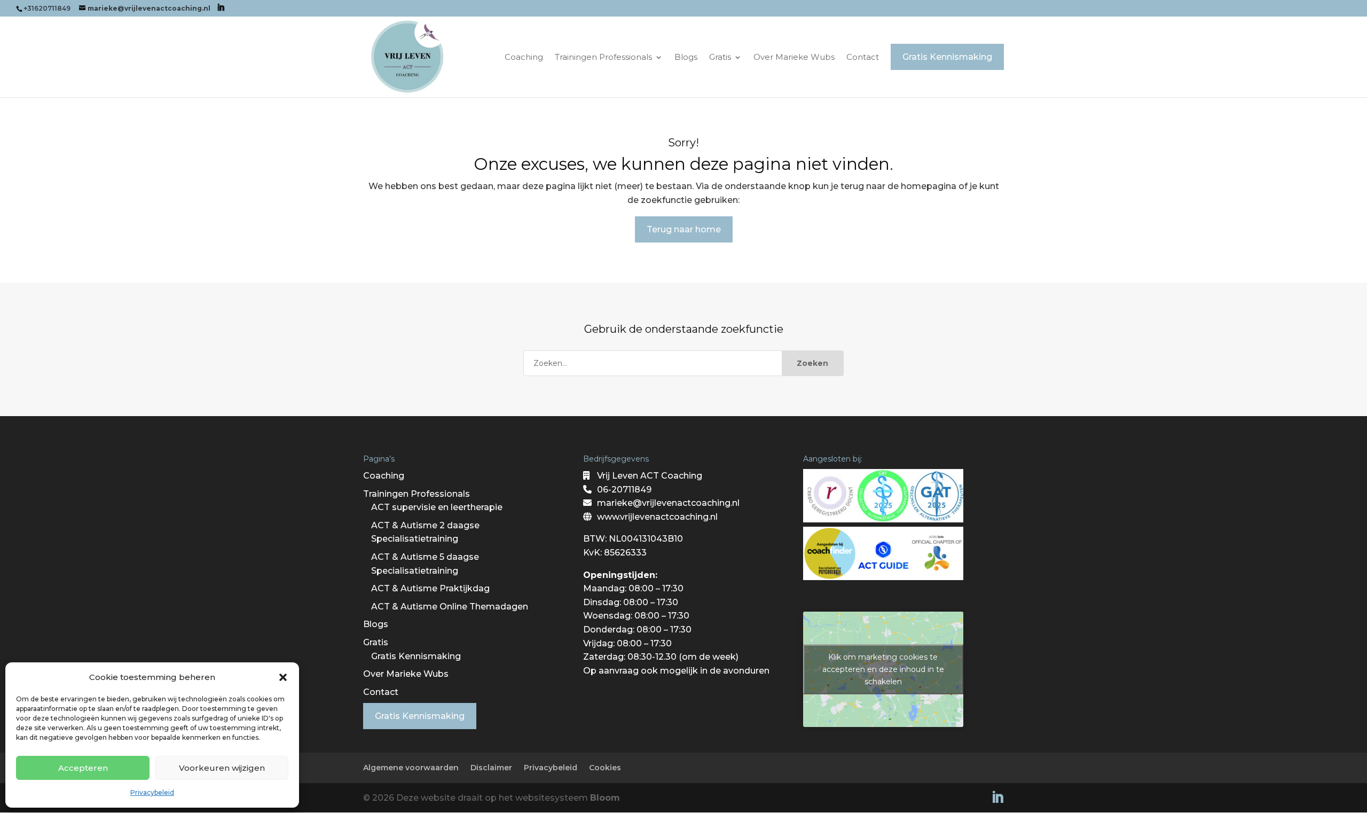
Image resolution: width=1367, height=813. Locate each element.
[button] (283, 677)
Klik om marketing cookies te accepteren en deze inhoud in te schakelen (883, 669)
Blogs (685, 57)
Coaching (524, 57)
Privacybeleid (152, 792)
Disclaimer (491, 767)
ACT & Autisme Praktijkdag (430, 588)
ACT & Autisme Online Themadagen (449, 606)
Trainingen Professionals (603, 57)
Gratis (720, 57)
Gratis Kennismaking (416, 656)
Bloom (605, 798)
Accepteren (83, 768)
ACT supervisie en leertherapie (436, 507)
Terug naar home (684, 229)
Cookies (605, 767)
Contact (862, 57)
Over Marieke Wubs (794, 57)
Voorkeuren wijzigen (222, 768)
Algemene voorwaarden (411, 767)
